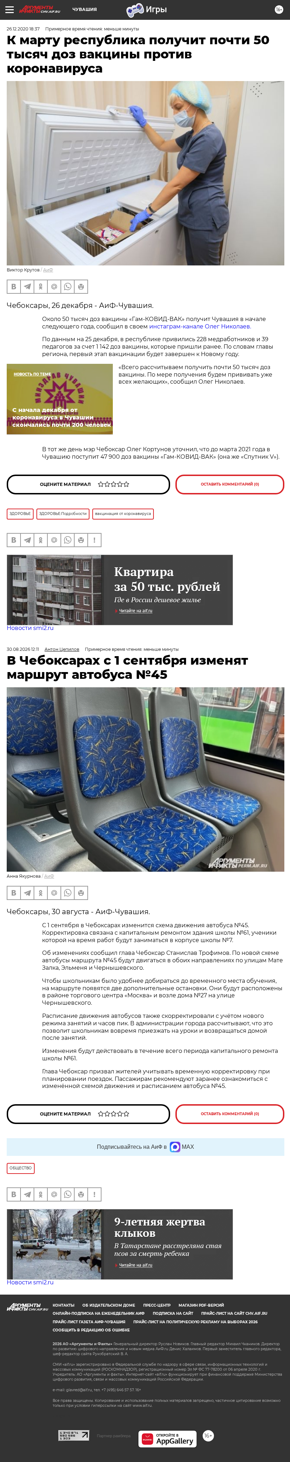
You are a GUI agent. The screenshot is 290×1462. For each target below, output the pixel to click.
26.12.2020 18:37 (23, 28)
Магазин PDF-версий (201, 1305)
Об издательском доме (108, 1305)
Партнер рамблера (113, 1436)
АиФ (48, 270)
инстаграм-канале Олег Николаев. (200, 326)
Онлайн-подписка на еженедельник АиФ (99, 1313)
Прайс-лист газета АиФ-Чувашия (89, 1322)
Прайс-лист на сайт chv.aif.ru (234, 1313)
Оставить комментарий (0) (230, 484)
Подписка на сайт (173, 1313)
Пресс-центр (156, 1305)
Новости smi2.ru (30, 628)
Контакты (63, 1305)
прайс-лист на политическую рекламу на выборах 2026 (195, 1322)
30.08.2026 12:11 (23, 649)
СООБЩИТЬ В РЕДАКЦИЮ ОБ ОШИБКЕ (91, 1330)
